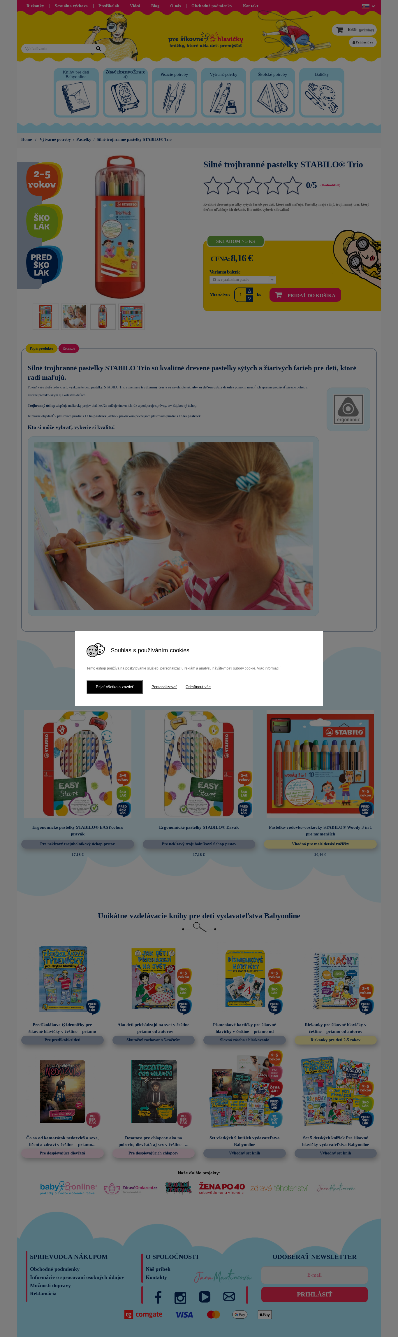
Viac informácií (268, 668)
